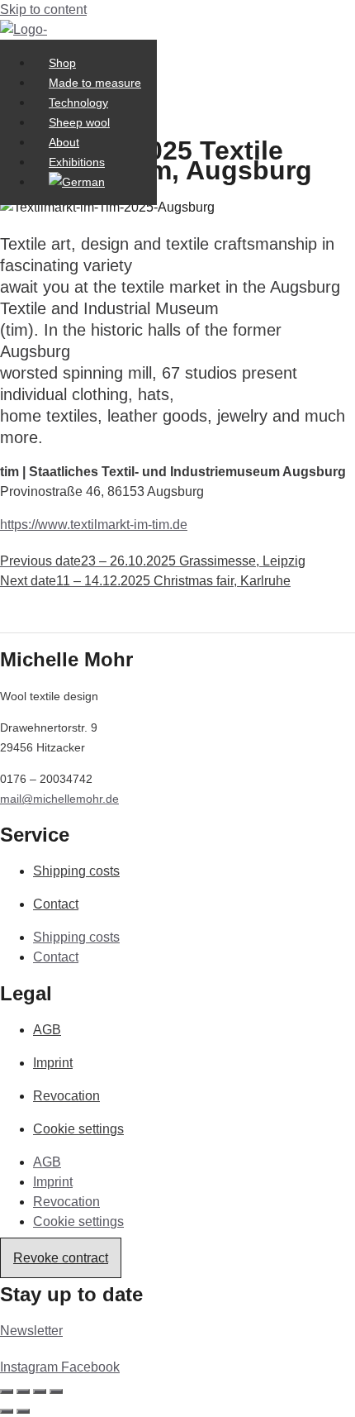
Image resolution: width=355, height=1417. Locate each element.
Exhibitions (77, 162)
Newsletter (31, 1331)
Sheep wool (79, 122)
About (64, 142)
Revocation (66, 1096)
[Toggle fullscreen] (23, 1391)
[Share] (39, 1391)
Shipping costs (76, 871)
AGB (47, 1030)
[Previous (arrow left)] (6, 1411)
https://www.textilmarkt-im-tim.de (93, 525)
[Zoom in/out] (6, 1391)
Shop (62, 62)
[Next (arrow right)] (23, 1411)
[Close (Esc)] (56, 1391)
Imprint (53, 1063)
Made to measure (95, 82)
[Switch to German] (77, 181)
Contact (55, 904)
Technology (78, 102)
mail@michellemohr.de (59, 798)
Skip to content (43, 9)
